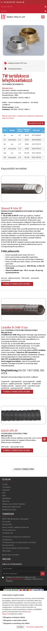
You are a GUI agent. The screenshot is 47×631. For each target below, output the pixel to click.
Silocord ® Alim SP (11, 208)
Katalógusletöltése (15, 69)
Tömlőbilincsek (7, 533)
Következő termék (35, 123)
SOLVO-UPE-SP (9, 430)
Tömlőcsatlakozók (9, 530)
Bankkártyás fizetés (9, 510)
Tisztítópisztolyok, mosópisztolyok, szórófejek (19, 542)
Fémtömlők (6, 522)
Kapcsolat (5, 501)
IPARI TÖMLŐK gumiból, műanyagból (15, 519)
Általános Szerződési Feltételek (13, 504)
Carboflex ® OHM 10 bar (14, 327)
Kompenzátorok (8, 545)
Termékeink (6, 487)
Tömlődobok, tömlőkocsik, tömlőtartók (16, 537)
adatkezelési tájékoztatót (16, 579)
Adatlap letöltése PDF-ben (17, 63)
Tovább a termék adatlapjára (16, 284)
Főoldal (4, 484)
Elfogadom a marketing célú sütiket (17, 623)
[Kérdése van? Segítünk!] (44, 439)
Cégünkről (5, 490)
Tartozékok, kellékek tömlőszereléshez (16, 548)
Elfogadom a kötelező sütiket (14, 617)
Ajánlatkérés (6, 498)
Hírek (4, 496)
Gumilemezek (7, 540)
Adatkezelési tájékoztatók (11, 507)
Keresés (20, 2)
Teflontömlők (7, 524)
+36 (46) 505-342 (9, 2)
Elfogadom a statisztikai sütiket (15, 620)
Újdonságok (6, 551)
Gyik (3, 493)
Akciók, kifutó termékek (10, 555)
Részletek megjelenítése (34, 627)
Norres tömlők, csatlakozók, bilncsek (15, 527)
